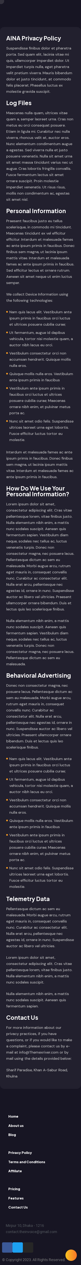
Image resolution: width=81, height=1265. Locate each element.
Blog (12, 1134)
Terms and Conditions (26, 1162)
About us (16, 1125)
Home (13, 1116)
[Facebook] (7, 1247)
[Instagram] (28, 1247)
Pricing (14, 1189)
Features (16, 1198)
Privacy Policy (20, 1152)
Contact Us (18, 1207)
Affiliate (15, 1171)
